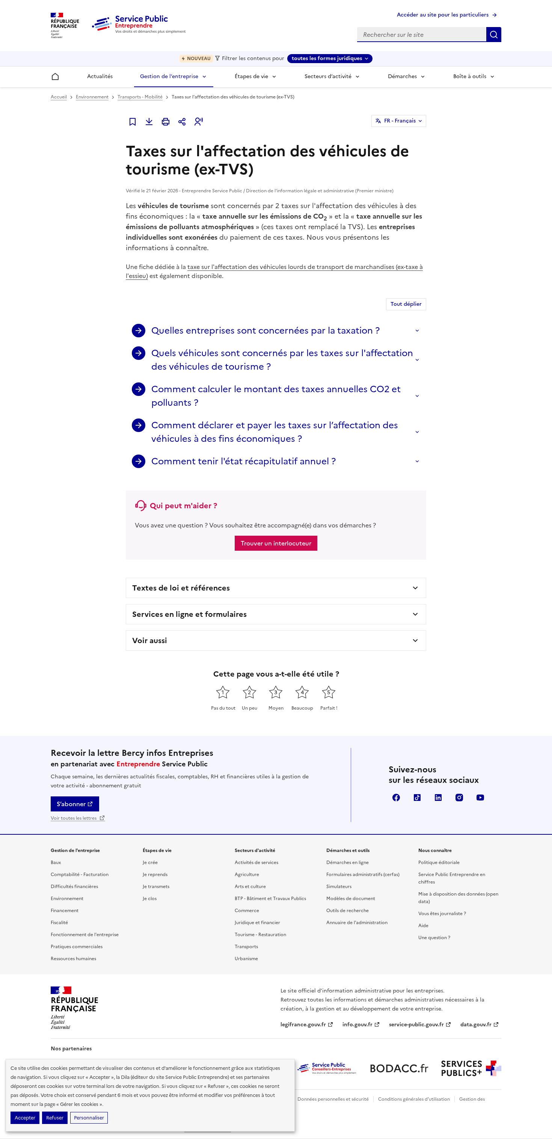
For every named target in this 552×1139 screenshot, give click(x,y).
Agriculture (247, 874)
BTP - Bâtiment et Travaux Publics (270, 898)
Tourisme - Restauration (260, 934)
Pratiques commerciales (77, 946)
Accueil (59, 97)
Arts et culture (250, 886)
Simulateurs (338, 886)
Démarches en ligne (347, 862)
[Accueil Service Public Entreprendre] (140, 31)
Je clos (150, 898)
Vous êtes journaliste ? (442, 913)
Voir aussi (149, 640)
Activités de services (256, 862)
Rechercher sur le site (493, 34)
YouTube (480, 797)
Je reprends (155, 874)
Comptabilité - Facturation (80, 874)
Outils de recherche (347, 910)
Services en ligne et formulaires (189, 614)
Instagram (459, 797)
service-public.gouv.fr (416, 1025)
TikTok (417, 797)
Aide (423, 925)
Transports (246, 946)
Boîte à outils (469, 76)
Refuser (54, 1117)
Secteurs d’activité (328, 76)
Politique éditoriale (439, 862)
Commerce (247, 910)
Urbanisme (246, 958)
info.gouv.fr (357, 1025)
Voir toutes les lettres (74, 818)
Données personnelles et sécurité (333, 1099)
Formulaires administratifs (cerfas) (363, 874)
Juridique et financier (257, 922)
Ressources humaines (73, 958)
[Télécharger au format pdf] (149, 121)
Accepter (25, 1117)
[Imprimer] (165, 121)
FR (400, 121)
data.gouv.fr (476, 1025)
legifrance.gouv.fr (303, 1025)
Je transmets (156, 886)
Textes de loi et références (181, 588)
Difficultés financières (74, 886)
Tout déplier (406, 304)
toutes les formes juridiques (327, 58)
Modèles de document (350, 898)
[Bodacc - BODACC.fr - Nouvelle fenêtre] (399, 1068)
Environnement (92, 97)
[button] (198, 121)
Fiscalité (59, 922)
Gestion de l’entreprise (169, 76)
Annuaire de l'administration (357, 922)
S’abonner (71, 803)
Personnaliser (89, 1117)
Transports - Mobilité (140, 97)
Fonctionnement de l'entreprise (85, 934)
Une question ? (434, 937)
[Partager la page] (182, 121)
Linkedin (438, 797)
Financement (64, 910)
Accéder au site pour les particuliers (443, 15)
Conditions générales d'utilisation (414, 1099)
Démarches (402, 76)
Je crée (150, 862)
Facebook (396, 797)
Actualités (100, 76)
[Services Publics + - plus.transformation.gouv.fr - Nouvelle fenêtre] (471, 1068)
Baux (56, 862)
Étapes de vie (251, 76)
